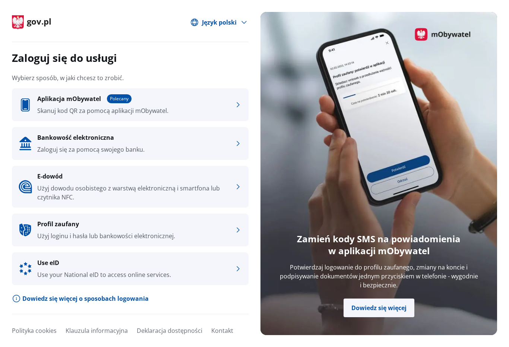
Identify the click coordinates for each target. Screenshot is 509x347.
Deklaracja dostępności (169, 331)
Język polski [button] (219, 22)
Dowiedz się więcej (379, 308)
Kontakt (222, 331)
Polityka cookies (34, 331)
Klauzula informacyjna (97, 331)
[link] (130, 104)
